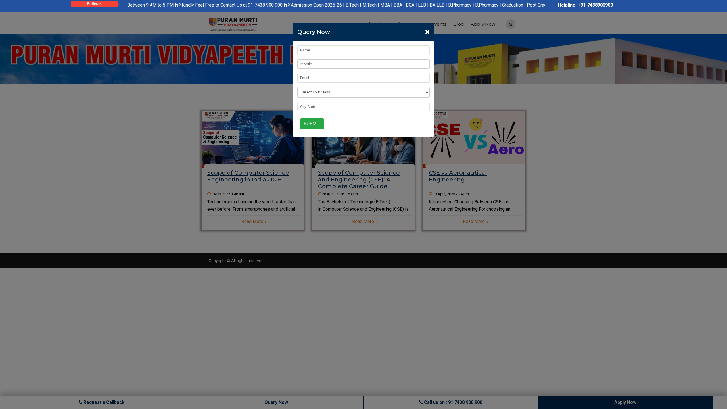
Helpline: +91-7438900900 (585, 5)
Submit (312, 123)
